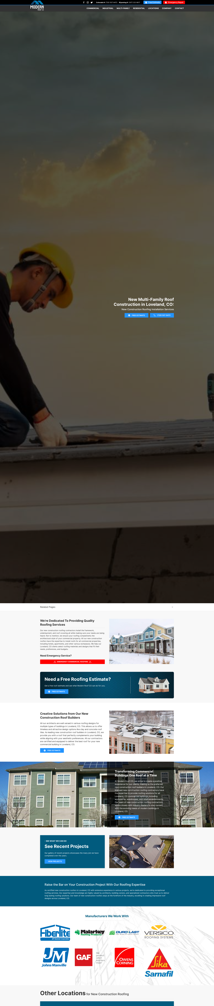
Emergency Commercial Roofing (72, 662)
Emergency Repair (175, 2)
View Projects (55, 861)
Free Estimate (154, 2)
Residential (139, 8)
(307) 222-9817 (134, 2)
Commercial (93, 8)
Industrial (108, 8)
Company (167, 8)
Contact (179, 8)
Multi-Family (123, 8)
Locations (153, 8)
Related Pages (47, 607)
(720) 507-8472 (111, 2)
